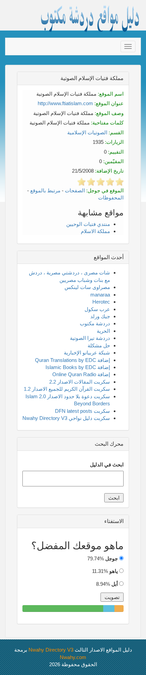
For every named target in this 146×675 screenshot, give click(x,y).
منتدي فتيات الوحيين (88, 224)
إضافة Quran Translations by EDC (72, 360)
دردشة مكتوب (95, 323)
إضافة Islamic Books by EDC (77, 367)
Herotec (101, 302)
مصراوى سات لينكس (87, 287)
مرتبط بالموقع (45, 190)
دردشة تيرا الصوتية (90, 338)
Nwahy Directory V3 (51, 650)
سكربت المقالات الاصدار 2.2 (79, 382)
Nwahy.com (73, 657)
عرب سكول (97, 309)
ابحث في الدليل (107, 464)
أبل (114, 584)
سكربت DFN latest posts (82, 411)
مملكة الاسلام (95, 231)
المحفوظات (111, 197)
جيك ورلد (100, 316)
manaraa (100, 294)
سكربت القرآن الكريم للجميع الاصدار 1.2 (67, 389)
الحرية (103, 331)
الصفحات (75, 190)
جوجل (111, 558)
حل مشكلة (99, 345)
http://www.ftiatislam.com (65, 103)
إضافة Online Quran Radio (81, 374)
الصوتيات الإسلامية (87, 132)
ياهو (113, 571)
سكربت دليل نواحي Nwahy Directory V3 (66, 418)
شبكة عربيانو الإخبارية (87, 352)
